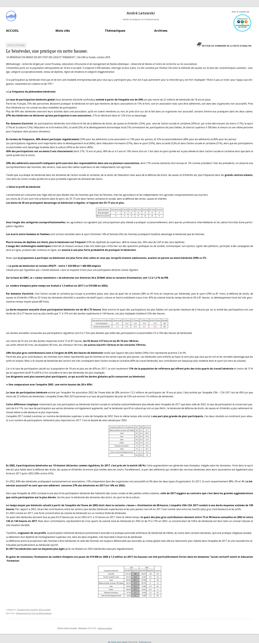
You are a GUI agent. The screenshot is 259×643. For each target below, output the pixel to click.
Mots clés (62, 31)
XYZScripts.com (145, 642)
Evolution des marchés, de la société (33, 609)
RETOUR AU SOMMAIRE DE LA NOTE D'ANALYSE (227, 45)
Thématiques (115, 31)
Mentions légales (105, 628)
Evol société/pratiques (41, 613)
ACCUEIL (12, 31)
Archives (160, 31)
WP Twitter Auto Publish (117, 642)
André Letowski (141, 13)
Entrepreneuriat (23, 613)
